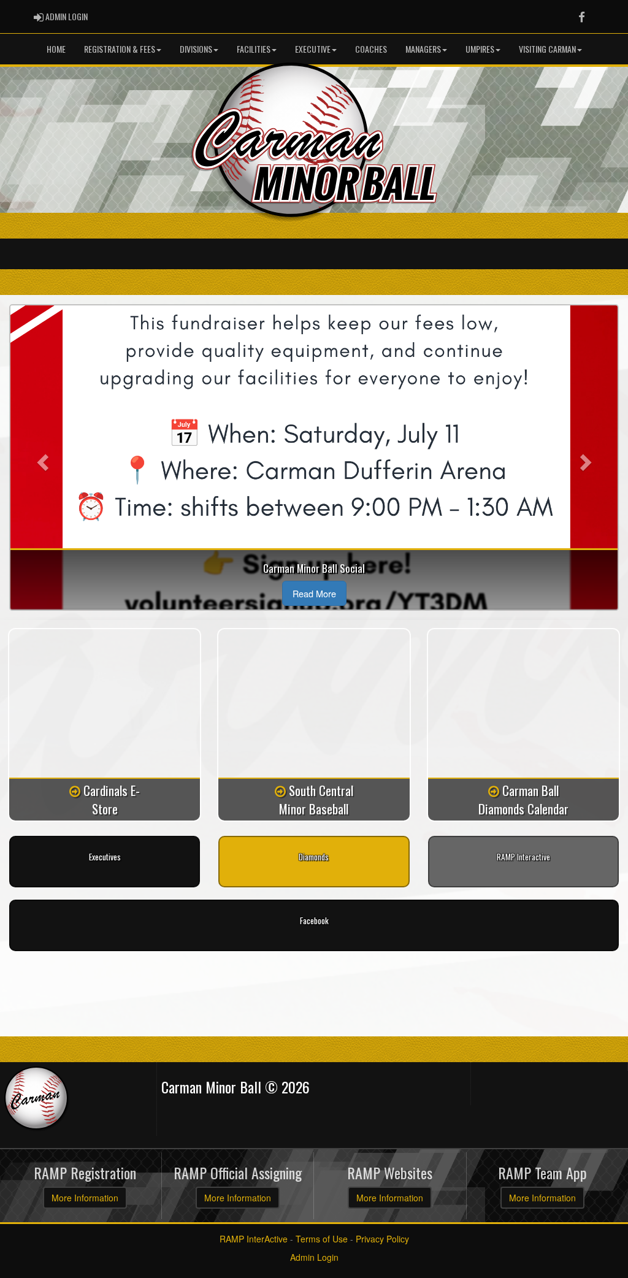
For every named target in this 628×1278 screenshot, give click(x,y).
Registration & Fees (119, 48)
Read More (314, 593)
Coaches (371, 48)
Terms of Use (322, 1239)
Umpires (479, 48)
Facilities (253, 48)
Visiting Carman (547, 48)
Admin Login (314, 1257)
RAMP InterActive (254, 1239)
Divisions (196, 48)
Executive (313, 48)
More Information (85, 1198)
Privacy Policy (382, 1239)
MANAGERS (423, 48)
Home (56, 48)
